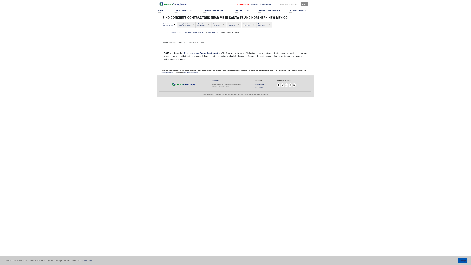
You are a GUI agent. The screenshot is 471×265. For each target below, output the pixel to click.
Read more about (201, 53)
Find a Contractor (183, 10)
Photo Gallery (242, 10)
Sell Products (259, 87)
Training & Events (297, 10)
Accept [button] (463, 261)
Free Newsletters (265, 4)
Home (160, 10)
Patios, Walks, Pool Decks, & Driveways (185, 24)
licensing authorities (167, 72)
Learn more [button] (87, 260)
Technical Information (269, 10)
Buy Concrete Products (214, 10)
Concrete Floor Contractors (247, 24)
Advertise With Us (243, 4)
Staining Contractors (216, 24)
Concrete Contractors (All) (168, 24)
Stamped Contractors (201, 24)
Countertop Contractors (231, 24)
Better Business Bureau (191, 72)
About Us (254, 4)
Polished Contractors (261, 24)
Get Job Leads (259, 84)
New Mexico (213, 32)
